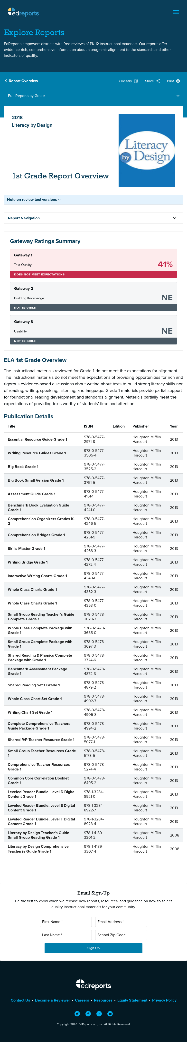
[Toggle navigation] (176, 12)
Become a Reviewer (52, 1000)
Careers (82, 1000)
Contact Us (20, 1000)
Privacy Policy (164, 1000)
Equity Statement (132, 1000)
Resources (103, 1000)
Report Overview (23, 81)
